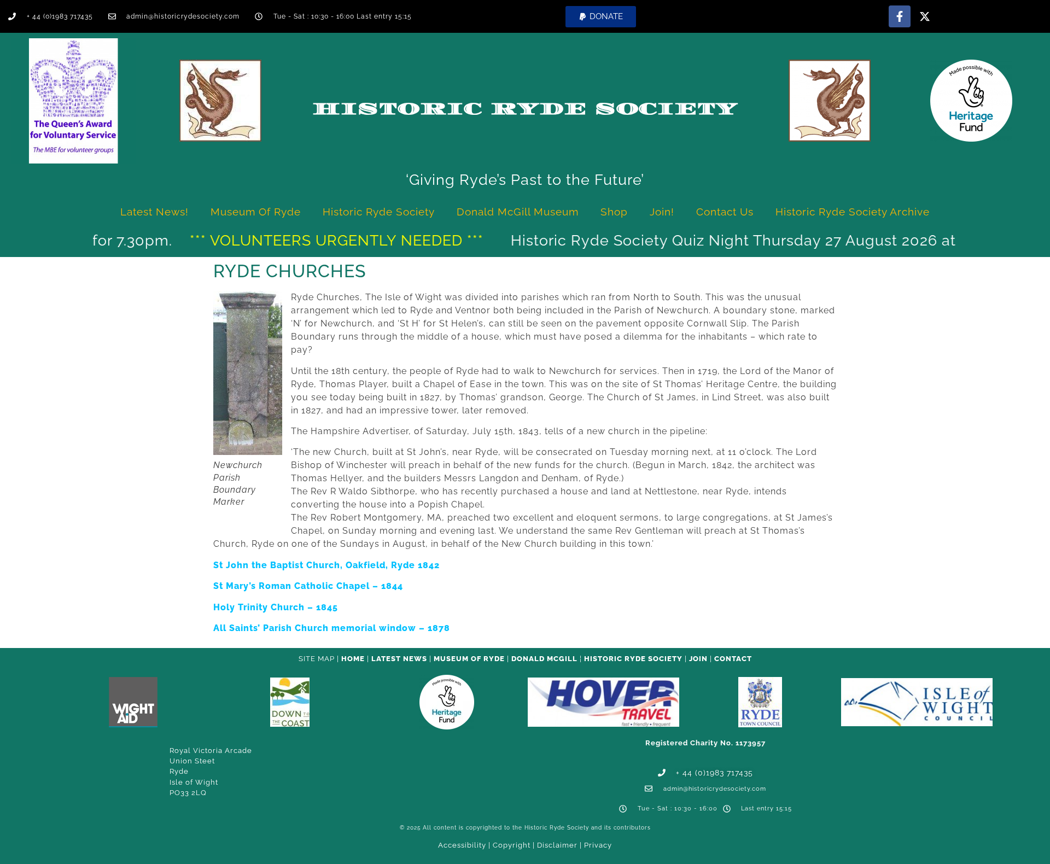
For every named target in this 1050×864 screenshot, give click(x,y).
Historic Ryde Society (525, 109)
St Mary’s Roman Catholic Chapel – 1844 (308, 586)
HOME (353, 659)
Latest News (399, 659)
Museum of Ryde (256, 212)
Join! (662, 212)
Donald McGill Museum (518, 212)
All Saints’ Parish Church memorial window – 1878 (331, 628)
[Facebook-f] (900, 16)
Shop (614, 212)
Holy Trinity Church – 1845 (275, 607)
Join (698, 659)
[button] (600, 16)
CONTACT (733, 659)
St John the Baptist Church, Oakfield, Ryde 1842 (326, 565)
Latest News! (154, 212)
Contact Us (725, 212)
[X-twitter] (925, 16)
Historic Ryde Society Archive (852, 212)
